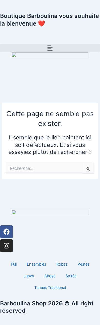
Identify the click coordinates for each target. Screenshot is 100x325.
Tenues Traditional (50, 287)
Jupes (29, 276)
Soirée (71, 276)
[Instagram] (6, 245)
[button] (50, 48)
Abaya (49, 276)
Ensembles (36, 264)
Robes (61, 264)
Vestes (83, 264)
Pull (14, 264)
